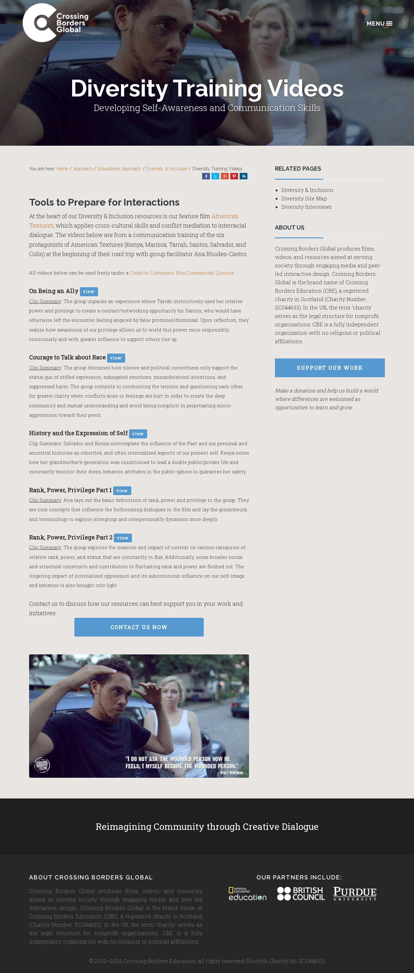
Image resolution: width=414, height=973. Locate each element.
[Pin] (234, 176)
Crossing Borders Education (79, 22)
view (89, 291)
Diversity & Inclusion (307, 190)
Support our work (330, 367)
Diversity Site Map (304, 198)
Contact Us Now (139, 627)
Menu (376, 24)
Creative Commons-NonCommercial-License (182, 273)
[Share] (206, 176)
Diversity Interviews (306, 206)
